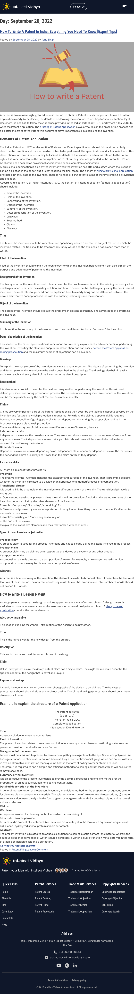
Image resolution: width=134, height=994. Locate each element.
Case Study (7, 911)
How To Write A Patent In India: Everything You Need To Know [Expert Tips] (58, 31)
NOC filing (107, 905)
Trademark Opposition (80, 911)
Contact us (7, 918)
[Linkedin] (75, 965)
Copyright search (111, 911)
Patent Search (42, 891)
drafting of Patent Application (57, 127)
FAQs (4, 924)
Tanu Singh (48, 39)
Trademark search (77, 905)
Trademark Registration (80, 891)
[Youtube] (58, 965)
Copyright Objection (112, 898)
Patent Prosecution (45, 911)
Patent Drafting (43, 898)
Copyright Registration (113, 891)
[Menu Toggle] (125, 7)
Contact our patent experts (18, 845)
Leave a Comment (37, 849)
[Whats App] (67, 965)
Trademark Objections (80, 898)
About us (6, 898)
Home (5, 891)
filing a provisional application (115, 171)
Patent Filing (19, 849)
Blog (4, 905)
